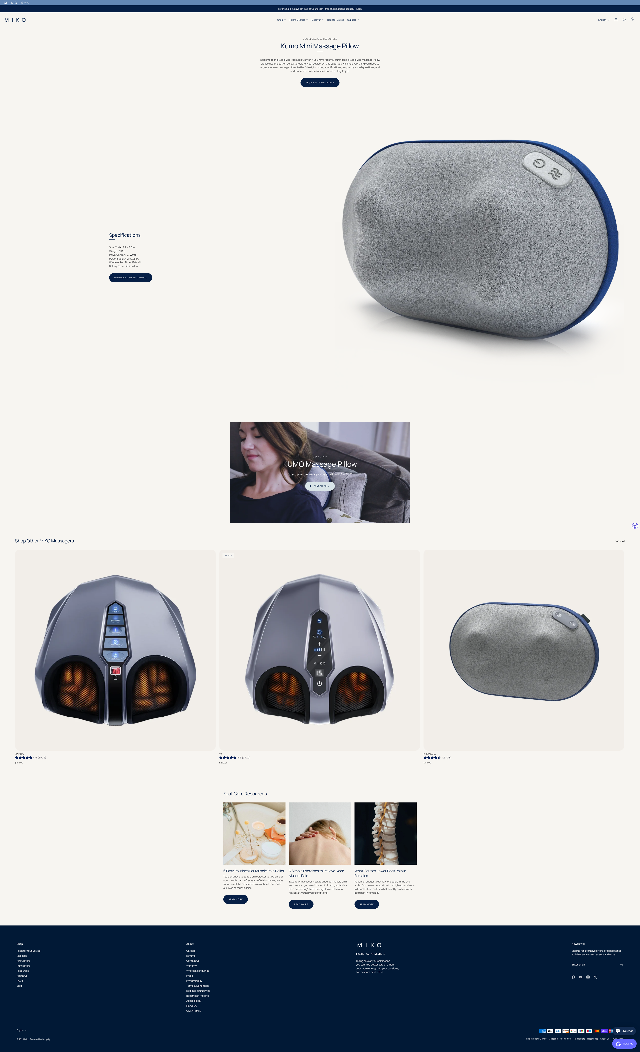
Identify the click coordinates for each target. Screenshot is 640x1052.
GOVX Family (193, 1010)
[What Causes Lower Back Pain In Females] (385, 833)
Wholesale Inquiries (197, 970)
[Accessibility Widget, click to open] (635, 526)
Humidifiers (23, 965)
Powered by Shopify (40, 1039)
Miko (26, 1039)
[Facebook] (573, 977)
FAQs (20, 980)
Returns (191, 955)
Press (189, 975)
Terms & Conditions (197, 985)
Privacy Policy (194, 980)
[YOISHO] (115, 650)
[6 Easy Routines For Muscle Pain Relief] (254, 833)
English (602, 19)
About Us (22, 975)
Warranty (191, 965)
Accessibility (193, 1000)
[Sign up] (621, 964)
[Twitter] (595, 977)
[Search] (624, 20)
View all (620, 541)
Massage (22, 955)
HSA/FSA (191, 1005)
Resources (23, 970)
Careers (191, 950)
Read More (235, 899)
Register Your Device (320, 82)
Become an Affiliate (197, 995)
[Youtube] (580, 977)
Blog (19, 985)
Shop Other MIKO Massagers (44, 541)
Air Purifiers (23, 960)
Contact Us (193, 960)
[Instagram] (588, 977)
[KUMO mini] (524, 650)
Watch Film (322, 486)
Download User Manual (130, 277)
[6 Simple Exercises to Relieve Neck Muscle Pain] (320, 833)
